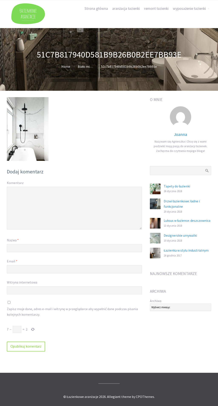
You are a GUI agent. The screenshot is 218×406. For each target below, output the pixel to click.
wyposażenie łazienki (189, 8)
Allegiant (114, 396)
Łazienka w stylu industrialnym (186, 250)
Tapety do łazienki (177, 186)
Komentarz (15, 183)
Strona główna (96, 8)
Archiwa (155, 301)
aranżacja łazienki (126, 8)
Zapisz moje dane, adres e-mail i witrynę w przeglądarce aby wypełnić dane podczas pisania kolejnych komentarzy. (72, 312)
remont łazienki (156, 8)
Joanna (180, 134)
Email (12, 261)
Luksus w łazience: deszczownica (187, 220)
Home (65, 66)
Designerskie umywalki (180, 235)
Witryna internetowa (22, 282)
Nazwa (13, 240)
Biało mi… (85, 66)
